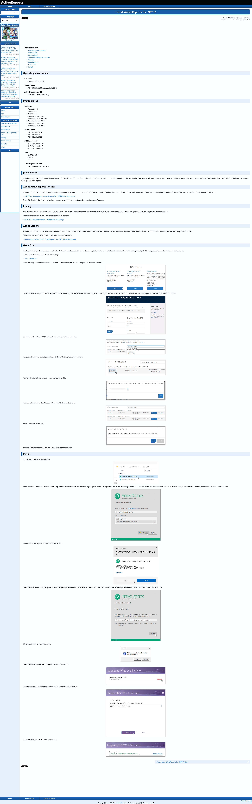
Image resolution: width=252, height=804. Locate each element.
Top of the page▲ (246, 801)
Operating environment (37, 50)
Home (10, 6)
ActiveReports (12, 2)
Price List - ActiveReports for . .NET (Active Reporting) (44, 220)
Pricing (31, 60)
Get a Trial (32, 64)
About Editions (33, 62)
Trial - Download (30, 259)
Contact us (29, 799)
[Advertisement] (128, 31)
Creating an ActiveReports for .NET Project (172, 762)
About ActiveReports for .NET (39, 57)
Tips (29, 6)
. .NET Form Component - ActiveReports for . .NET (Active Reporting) (49, 196)
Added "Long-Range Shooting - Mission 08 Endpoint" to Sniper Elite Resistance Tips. (9, 49)
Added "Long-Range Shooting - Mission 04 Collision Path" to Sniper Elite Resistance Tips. (9, 93)
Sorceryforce (120, 803)
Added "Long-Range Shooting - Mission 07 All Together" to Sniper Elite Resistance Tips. (9, 60)
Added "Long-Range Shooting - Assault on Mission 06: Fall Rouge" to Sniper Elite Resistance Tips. (10, 71)
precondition (33, 55)
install (30, 67)
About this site (49, 799)
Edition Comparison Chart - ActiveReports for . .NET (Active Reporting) (50, 239)
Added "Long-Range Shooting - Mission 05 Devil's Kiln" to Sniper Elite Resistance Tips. (8, 83)
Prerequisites (33, 53)
